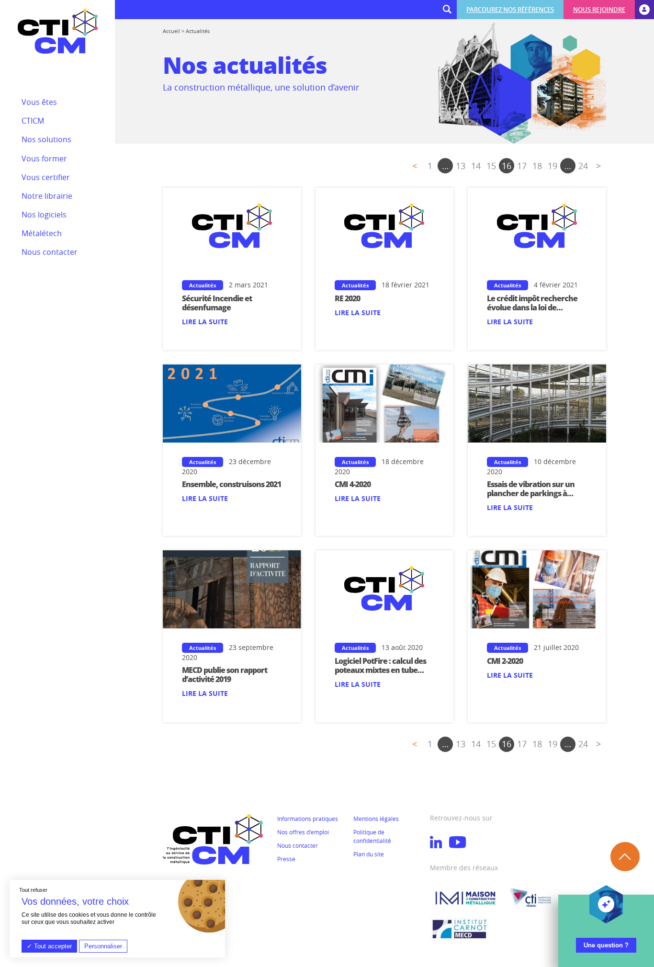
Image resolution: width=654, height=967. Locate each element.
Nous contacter (297, 845)
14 (476, 165)
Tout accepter (52, 946)
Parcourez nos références (510, 9)
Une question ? (606, 945)
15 (491, 165)
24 (583, 165)
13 (460, 165)
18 (537, 165)
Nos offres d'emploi (303, 832)
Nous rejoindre (599, 9)
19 (552, 165)
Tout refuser (33, 890)
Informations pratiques (307, 818)
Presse (286, 859)
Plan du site (368, 854)
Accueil (171, 30)
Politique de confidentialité (372, 836)
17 (522, 165)
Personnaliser (103, 946)
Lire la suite (205, 321)
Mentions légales (376, 818)
